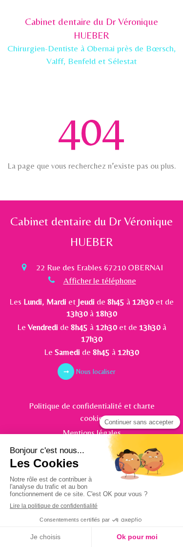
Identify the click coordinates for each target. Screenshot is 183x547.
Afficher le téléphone (99, 280)
